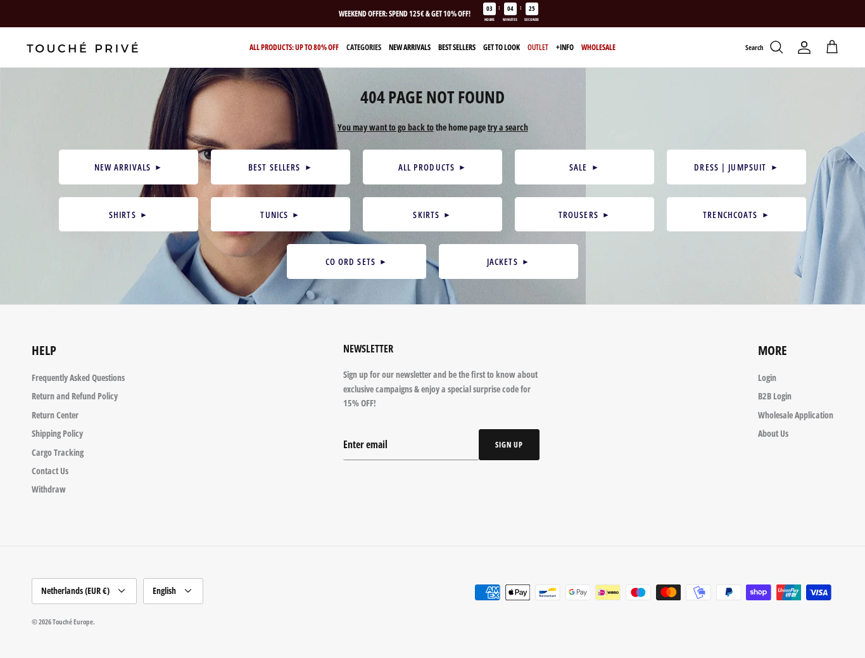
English (164, 590)
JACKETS (508, 261)
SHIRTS (128, 215)
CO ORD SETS (356, 261)
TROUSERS (584, 215)
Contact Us (50, 471)
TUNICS (280, 215)
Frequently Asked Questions (78, 377)
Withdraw (49, 489)
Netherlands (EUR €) (75, 590)
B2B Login (775, 396)
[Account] (804, 47)
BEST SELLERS (280, 167)
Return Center (55, 415)
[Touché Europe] (82, 47)
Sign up (509, 444)
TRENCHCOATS (736, 215)
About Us (773, 433)
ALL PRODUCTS (432, 167)
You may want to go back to (386, 127)
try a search (508, 127)
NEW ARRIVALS (128, 167)
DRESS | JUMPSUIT (736, 167)
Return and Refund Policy (75, 396)
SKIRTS (432, 215)
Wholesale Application (795, 415)
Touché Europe (73, 621)
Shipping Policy (57, 433)
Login (767, 377)
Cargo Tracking (58, 452)
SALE (584, 167)
